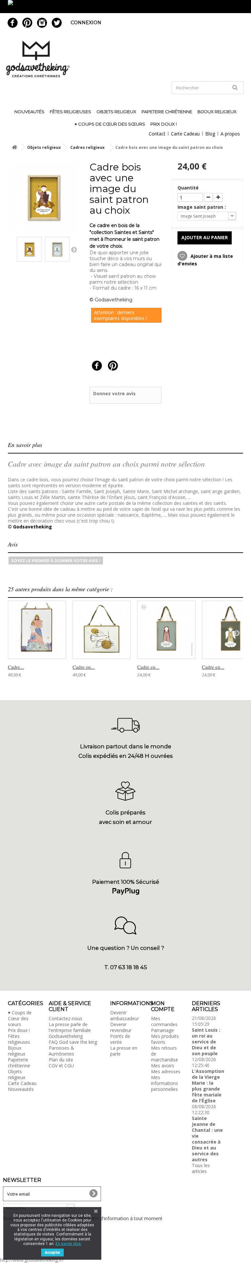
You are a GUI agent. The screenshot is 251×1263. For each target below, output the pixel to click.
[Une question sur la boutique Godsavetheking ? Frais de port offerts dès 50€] (125, 6)
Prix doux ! (163, 124)
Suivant (74, 249)
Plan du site (61, 1060)
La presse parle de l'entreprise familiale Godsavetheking (70, 1030)
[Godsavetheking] (125, 59)
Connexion (86, 23)
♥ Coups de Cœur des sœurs (110, 124)
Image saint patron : (202, 207)
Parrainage (162, 1030)
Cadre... (16, 667)
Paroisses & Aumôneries (61, 1051)
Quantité (188, 188)
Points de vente (120, 1039)
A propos (230, 134)
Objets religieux (116, 111)
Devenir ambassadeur (124, 1015)
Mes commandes (164, 1021)
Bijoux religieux (217, 111)
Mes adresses (165, 1071)
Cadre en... (84, 667)
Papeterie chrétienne (167, 111)
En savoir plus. (69, 1243)
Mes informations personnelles (164, 1083)
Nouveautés (29, 111)
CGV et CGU (61, 1065)
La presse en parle (123, 1051)
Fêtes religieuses (70, 111)
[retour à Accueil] (14, 147)
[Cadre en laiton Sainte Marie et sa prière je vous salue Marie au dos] (166, 630)
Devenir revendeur (120, 1027)
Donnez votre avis (114, 393)
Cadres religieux (87, 147)
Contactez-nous (65, 1018)
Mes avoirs (162, 1065)
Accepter (52, 1252)
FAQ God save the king (73, 1042)
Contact (157, 134)
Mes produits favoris (165, 1039)
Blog (210, 134)
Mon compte (163, 1006)
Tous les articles (201, 1168)
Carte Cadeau (185, 134)
